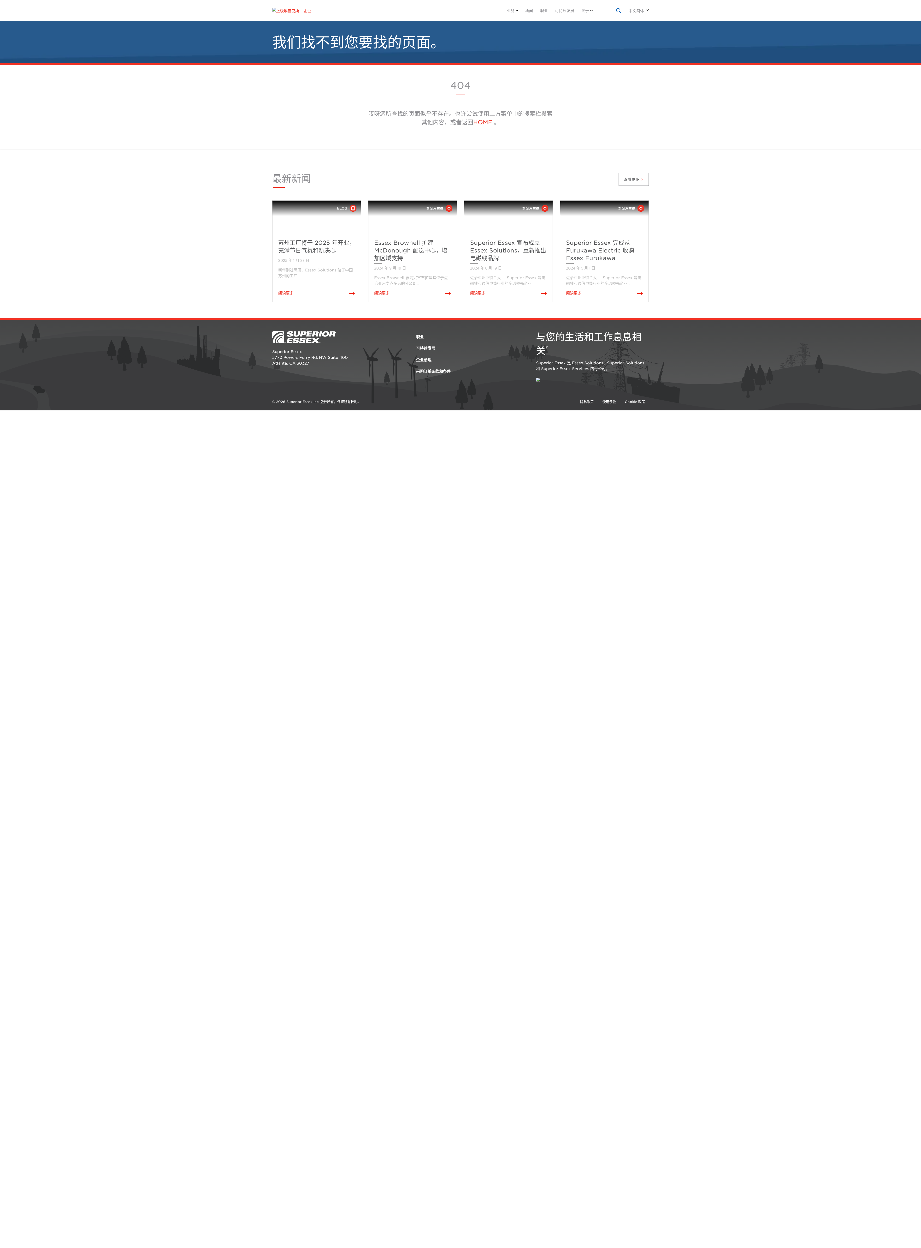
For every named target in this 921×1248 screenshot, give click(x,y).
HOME (482, 122)
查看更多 (632, 179)
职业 (544, 10)
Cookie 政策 (635, 402)
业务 (510, 10)
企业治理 (423, 360)
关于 (585, 10)
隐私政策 (587, 402)
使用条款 (609, 402)
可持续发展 (564, 10)
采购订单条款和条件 (433, 371)
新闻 (529, 10)
